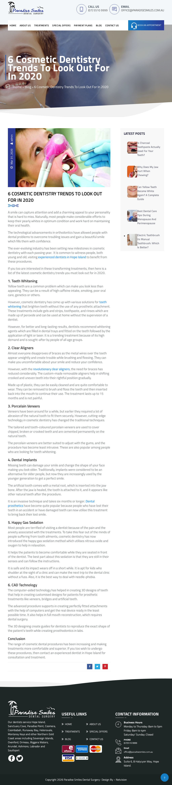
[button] (165, 777)
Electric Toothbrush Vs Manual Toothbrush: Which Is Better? (148, 241)
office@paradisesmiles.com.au (142, 10)
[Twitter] (97, 666)
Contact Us (112, 25)
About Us (25, 25)
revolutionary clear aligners (51, 368)
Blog (99, 25)
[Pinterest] (105, 666)
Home (13, 25)
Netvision (121, 780)
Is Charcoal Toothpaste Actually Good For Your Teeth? (148, 149)
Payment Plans (83, 25)
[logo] (26, 8)
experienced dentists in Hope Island (62, 256)
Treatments (41, 25)
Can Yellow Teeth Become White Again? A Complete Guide (148, 193)
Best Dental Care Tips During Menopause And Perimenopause (147, 217)
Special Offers (61, 25)
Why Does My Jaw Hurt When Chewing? (147, 171)
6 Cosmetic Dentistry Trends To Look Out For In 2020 (55, 196)
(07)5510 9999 (130, 741)
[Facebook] (89, 666)
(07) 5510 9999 (98, 10)
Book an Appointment (149, 25)
